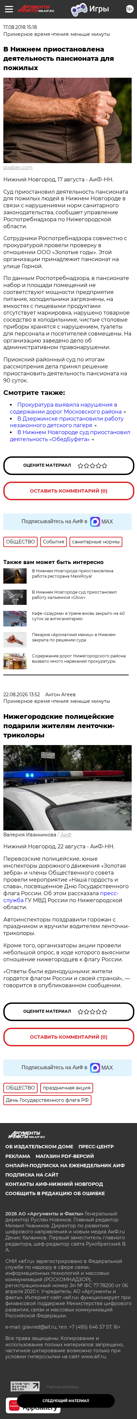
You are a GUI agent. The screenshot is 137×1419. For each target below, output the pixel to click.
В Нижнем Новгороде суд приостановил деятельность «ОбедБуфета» (70, 435)
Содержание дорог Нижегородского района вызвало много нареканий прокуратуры (79, 658)
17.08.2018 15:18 (20, 27)
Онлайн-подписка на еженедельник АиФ (65, 1166)
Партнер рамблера (62, 1387)
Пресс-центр (96, 1147)
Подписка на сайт (32, 1175)
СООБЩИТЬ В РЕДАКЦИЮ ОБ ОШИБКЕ (55, 1193)
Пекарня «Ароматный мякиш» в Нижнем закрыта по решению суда (73, 637)
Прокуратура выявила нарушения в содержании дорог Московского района (66, 408)
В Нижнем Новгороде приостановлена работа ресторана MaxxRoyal (72, 573)
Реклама (17, 1156)
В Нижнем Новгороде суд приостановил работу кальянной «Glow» (74, 595)
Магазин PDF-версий (65, 1156)
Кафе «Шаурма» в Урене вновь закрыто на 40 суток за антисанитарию (78, 616)
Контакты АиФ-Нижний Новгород (54, 1184)
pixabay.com (18, 167)
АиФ (66, 835)
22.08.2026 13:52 (21, 695)
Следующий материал (66, 1401)
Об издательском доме (39, 1147)
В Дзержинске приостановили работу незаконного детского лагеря (67, 422)
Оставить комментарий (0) (68, 491)
